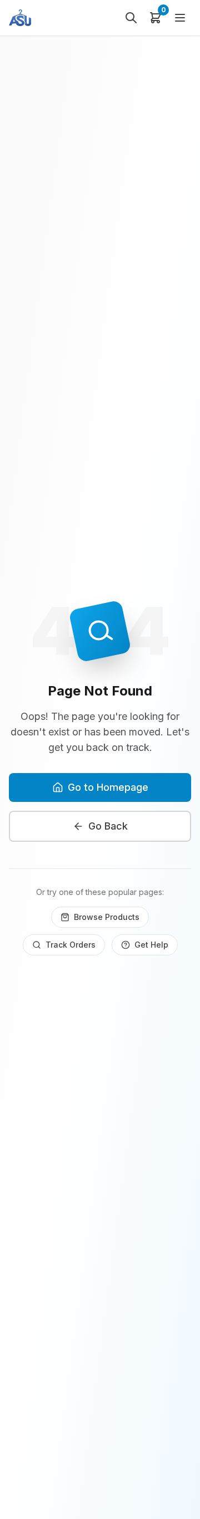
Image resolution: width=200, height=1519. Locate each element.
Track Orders (71, 944)
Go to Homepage (108, 787)
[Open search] (131, 18)
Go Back (108, 826)
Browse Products (106, 917)
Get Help (151, 944)
